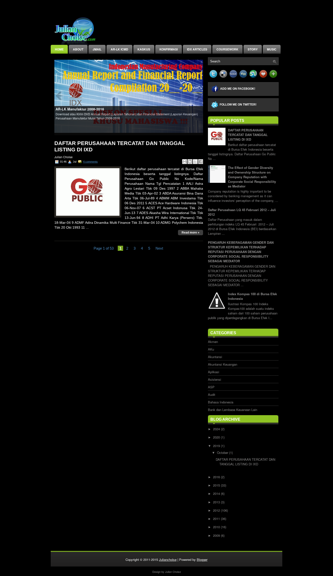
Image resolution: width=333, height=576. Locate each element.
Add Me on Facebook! (237, 88)
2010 (217, 527)
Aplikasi (213, 372)
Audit (211, 394)
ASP (211, 387)
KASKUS (143, 49)
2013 (217, 502)
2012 (217, 510)
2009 (217, 535)
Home (59, 49)
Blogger (202, 559)
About (78, 49)
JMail (97, 49)
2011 (217, 518)
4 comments (90, 161)
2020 (217, 437)
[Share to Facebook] (200, 161)
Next (159, 248)
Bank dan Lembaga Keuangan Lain (232, 409)
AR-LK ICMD (119, 49)
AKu (211, 349)
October (223, 452)
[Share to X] (195, 161)
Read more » (190, 232)
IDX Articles (197, 49)
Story (253, 49)
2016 (217, 477)
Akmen (213, 341)
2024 (217, 429)
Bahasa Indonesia (220, 402)
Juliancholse (167, 559)
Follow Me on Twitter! (238, 104)
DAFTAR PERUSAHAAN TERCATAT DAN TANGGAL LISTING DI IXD (119, 146)
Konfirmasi (168, 49)
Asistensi (214, 379)
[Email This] (184, 161)
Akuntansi (215, 356)
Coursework (227, 49)
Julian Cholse (173, 572)
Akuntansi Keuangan (222, 364)
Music (271, 49)
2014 (217, 493)
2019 (217, 445)
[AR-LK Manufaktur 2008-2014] (129, 96)
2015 (217, 485)
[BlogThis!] (189, 161)
